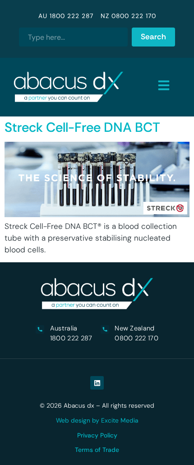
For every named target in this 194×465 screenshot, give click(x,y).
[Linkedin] (97, 383)
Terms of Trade (97, 450)
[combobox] (73, 37)
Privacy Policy (97, 435)
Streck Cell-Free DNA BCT (82, 127)
